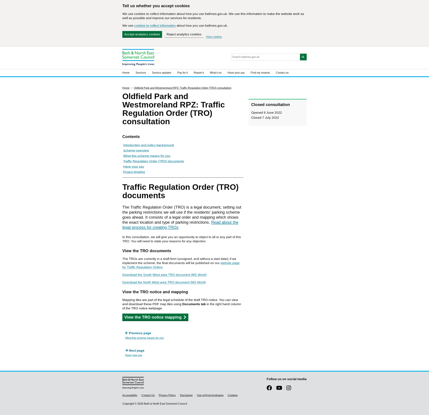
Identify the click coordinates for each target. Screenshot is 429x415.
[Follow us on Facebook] (269, 389)
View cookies (214, 36)
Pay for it (182, 72)
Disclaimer (186, 395)
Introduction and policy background (148, 145)
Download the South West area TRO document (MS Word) (164, 274)
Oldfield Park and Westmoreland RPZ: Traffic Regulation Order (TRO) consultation (182, 88)
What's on (216, 72)
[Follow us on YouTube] (279, 389)
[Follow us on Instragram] (288, 389)
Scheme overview (136, 150)
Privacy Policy (167, 395)
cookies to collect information (155, 25)
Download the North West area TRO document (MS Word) (164, 282)
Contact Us (148, 395)
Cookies (233, 395)
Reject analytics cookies (184, 34)
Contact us (282, 72)
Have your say (236, 72)
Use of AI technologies (210, 395)
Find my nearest (260, 72)
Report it (199, 72)
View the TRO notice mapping (153, 317)
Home (126, 72)
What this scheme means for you (146, 156)
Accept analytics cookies (142, 34)
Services (141, 72)
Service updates (161, 72)
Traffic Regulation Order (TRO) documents (153, 161)
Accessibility (129, 395)
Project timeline (134, 172)
